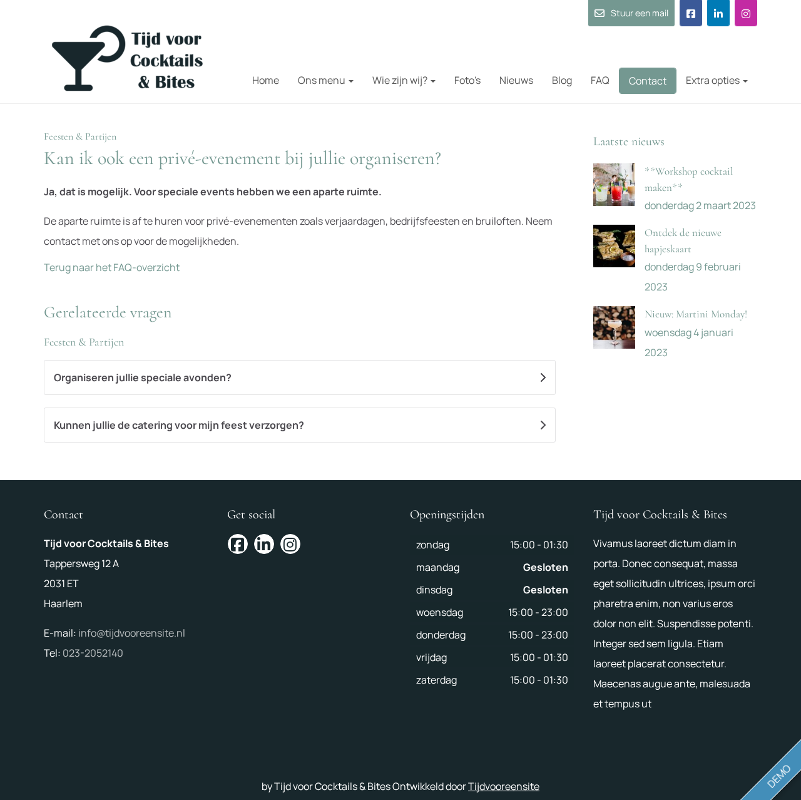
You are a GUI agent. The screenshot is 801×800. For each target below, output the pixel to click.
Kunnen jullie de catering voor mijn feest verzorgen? (179, 425)
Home (265, 80)
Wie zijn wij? (400, 80)
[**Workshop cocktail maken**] (614, 184)
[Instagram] (746, 13)
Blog (562, 80)
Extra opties (714, 80)
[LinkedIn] (718, 13)
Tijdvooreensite (503, 786)
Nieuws (516, 80)
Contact (647, 81)
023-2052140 (93, 653)
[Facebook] (691, 13)
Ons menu (322, 80)
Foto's (467, 80)
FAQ (600, 80)
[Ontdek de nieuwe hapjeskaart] (614, 246)
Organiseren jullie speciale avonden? (143, 377)
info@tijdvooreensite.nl (131, 633)
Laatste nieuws (629, 141)
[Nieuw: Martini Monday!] (614, 327)
